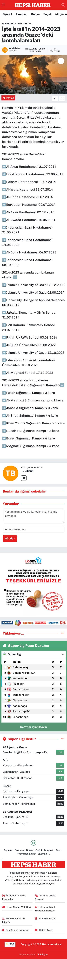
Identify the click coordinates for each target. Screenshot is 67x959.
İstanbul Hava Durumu (45, 897)
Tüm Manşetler (47, 918)
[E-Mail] (24, 478)
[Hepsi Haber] (32, 5)
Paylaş (10, 97)
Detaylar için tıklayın (33, 727)
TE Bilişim (42, 954)
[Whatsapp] (33, 843)
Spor (59, 850)
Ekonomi (21, 14)
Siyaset (7, 14)
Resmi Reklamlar (26, 853)
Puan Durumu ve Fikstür (13, 920)
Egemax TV (44, 853)
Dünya (35, 14)
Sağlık (47, 14)
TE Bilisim (27, 470)
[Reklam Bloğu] (33, 584)
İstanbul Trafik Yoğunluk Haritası (45, 909)
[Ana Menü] (3, 5)
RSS (11, 944)
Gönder (10, 538)
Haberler (7, 23)
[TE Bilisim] (10, 473)
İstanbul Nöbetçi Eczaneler (13, 897)
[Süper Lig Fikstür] (62, 738)
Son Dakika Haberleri (17, 930)
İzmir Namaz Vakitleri (19, 907)
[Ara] (63, 5)
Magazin (61, 14)
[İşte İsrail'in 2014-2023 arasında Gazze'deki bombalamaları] (33, 74)
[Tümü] (62, 633)
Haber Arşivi (46, 930)
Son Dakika (25, 23)
